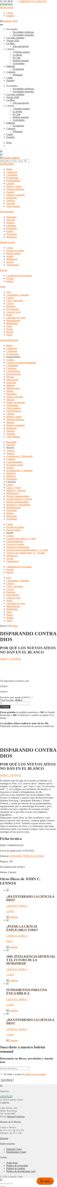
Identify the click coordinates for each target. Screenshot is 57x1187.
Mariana (10, 385)
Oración (10, 399)
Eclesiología (12, 177)
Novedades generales (23, 35)
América (10, 450)
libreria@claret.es (16, 1116)
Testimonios (12, 405)
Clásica (10, 484)
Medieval (11, 473)
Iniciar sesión (6, 7)
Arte (8, 292)
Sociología (11, 237)
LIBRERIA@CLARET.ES (33, 1)
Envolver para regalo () (14, 697)
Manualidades (13, 320)
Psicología (11, 234)
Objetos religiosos (15, 189)
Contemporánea (14, 462)
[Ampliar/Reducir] (1, 1183)
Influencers (11, 259)
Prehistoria (11, 479)
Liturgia (10, 183)
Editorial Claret (14, 1149)
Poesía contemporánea (17, 501)
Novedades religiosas (23, 32)
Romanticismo (13, 507)
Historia (10, 222)
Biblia (9, 169)
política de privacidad (35, 1074)
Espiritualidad (7, 163)
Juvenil (9, 262)
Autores (4, 340)
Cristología (11, 175)
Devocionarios (13, 374)
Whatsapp (18, 74)
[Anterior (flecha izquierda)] (1, 1186)
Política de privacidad (17, 1165)
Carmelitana (12, 365)
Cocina (9, 303)
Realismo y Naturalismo (18, 504)
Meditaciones (13, 388)
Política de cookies (15, 1168)
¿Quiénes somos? (21, 52)
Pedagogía (11, 228)
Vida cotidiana (13, 408)
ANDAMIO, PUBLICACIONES (27, 856)
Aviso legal (12, 1162)
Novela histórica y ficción (19, 499)
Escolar (3, 270)
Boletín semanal (21, 60)
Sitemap (4, 1138)
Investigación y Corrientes (19, 470)
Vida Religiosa (13, 411)
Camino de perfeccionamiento (21, 362)
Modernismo (12, 493)
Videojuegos (12, 264)
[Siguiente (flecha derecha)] (4, 1186)
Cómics (10, 535)
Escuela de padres (15, 250)
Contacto (10, 72)
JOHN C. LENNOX (10, 659)
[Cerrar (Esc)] (11, 1183)
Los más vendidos (15, 37)
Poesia (9, 329)
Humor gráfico (13, 253)
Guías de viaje (13, 312)
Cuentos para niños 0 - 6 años (21, 538)
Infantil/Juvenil (7, 242)
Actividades (19, 63)
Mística (10, 391)
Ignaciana (11, 382)
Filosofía (10, 220)
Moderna (10, 476)
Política (10, 231)
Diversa (10, 376)
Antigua (10, 453)
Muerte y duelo (14, 186)
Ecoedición (18, 69)
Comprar (5, 707)
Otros (9, 326)
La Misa (10, 43)
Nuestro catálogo (11, 157)
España (10, 467)
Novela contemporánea (17, 496)
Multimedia (12, 323)
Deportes (10, 306)
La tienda (17, 54)
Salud (9, 334)
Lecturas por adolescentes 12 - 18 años (25, 552)
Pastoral (10, 192)
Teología (10, 203)
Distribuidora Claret (16, 1152)
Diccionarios (12, 309)
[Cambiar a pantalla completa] (4, 1183)
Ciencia (10, 297)
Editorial (10, 66)
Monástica (11, 394)
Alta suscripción (21, 46)
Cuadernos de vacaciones (19, 275)
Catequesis (11, 172)
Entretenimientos (14, 541)
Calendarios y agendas (17, 295)
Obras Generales (14, 396)
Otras (2, 286)
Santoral (10, 200)
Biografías (11, 217)
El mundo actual (14, 464)
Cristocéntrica (13, 371)
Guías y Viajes (13, 487)
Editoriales (13, 340)
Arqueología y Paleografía (19, 456)
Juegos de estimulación (17, 547)
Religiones (11, 197)
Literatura (11, 225)
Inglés (9, 314)
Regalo (9, 332)
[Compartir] (7, 1183)
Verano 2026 (12, 40)
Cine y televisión (14, 300)
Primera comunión (15, 195)
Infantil (9, 256)
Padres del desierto (15, 402)
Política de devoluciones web (20, 1171)
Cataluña (10, 459)
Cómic (9, 247)
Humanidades (7, 211)
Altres (15, 626)
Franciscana (12, 379)
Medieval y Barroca (16, 490)
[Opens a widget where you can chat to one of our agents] (45, 1181)
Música (10, 281)
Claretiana (11, 368)
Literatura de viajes (15, 317)
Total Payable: (7, 700)
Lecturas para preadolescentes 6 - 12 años (27, 550)
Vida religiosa (13, 206)
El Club (16, 57)
